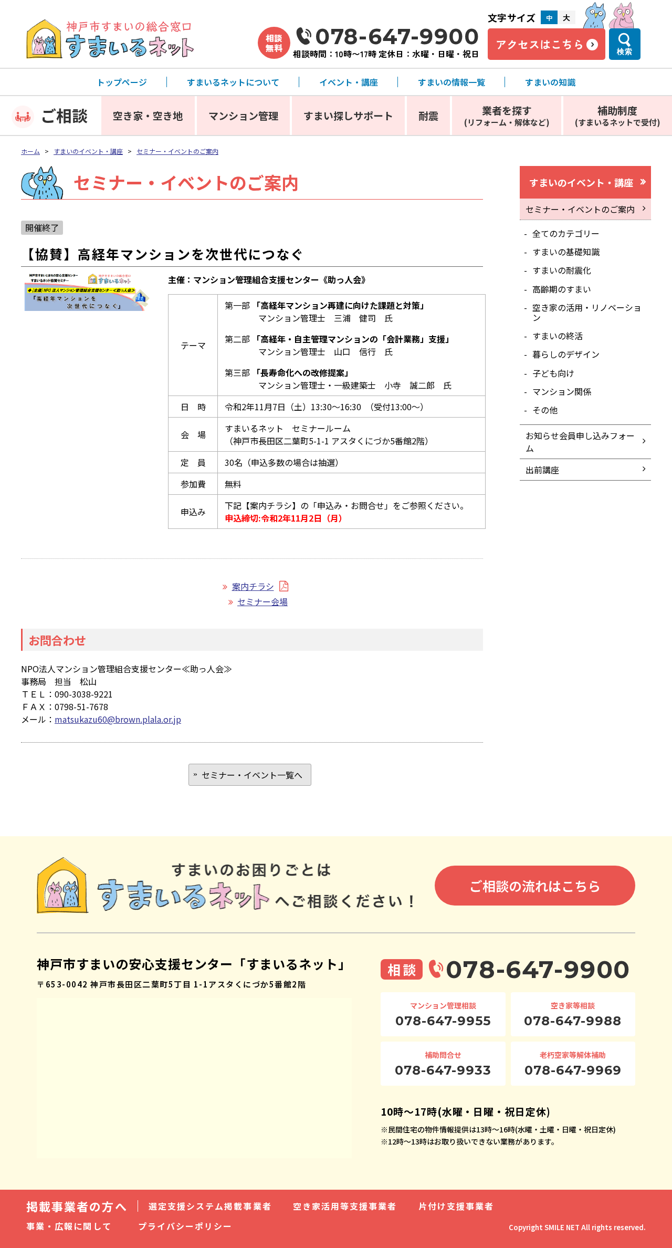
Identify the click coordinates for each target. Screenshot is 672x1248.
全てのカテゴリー (566, 233)
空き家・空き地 (148, 115)
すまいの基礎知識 (566, 251)
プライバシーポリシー (185, 1226)
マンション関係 (561, 391)
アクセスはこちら (540, 44)
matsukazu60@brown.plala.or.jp (118, 719)
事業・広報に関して (69, 1226)
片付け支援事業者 (456, 1206)
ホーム (30, 151)
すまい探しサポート (348, 115)
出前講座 (542, 469)
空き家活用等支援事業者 (345, 1206)
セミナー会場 (262, 601)
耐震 (428, 115)
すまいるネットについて (233, 82)
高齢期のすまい (561, 289)
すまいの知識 (550, 82)
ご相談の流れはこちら (535, 885)
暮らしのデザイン (566, 354)
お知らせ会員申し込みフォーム (580, 441)
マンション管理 (243, 115)
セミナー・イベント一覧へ (252, 774)
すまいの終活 (557, 335)
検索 (625, 51)
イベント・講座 (348, 82)
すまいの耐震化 (561, 270)
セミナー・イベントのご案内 (177, 151)
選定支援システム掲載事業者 (210, 1206)
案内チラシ (253, 586)
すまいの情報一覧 (451, 82)
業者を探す (507, 115)
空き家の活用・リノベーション (587, 312)
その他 (545, 409)
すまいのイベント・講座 (88, 151)
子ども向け (553, 373)
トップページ (122, 82)
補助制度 (617, 115)
